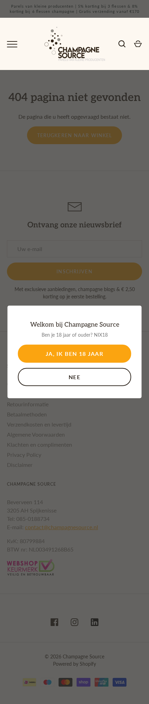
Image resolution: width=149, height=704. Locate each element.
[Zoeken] (122, 44)
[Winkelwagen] (138, 44)
